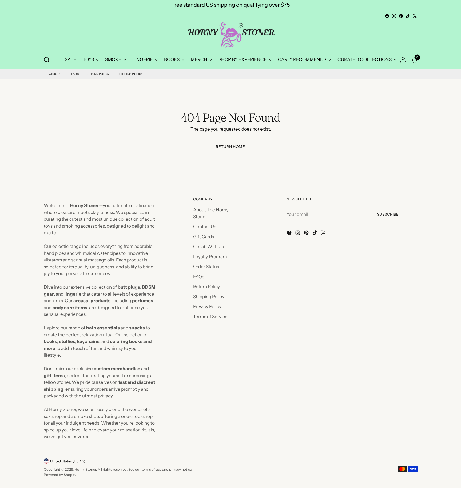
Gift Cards (203, 236)
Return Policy (98, 74)
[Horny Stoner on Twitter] (414, 16)
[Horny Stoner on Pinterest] (401, 16)
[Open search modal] (46, 59)
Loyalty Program (210, 256)
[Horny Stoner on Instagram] (394, 16)
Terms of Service (210, 316)
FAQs (75, 74)
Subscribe (388, 214)
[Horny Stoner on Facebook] (387, 16)
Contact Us (204, 226)
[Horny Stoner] (230, 35)
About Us (56, 74)
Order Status (206, 266)
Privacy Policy (207, 306)
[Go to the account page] (403, 59)
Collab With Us (208, 246)
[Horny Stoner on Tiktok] (408, 16)
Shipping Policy (130, 74)
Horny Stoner (85, 469)
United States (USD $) (67, 461)
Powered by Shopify (60, 475)
